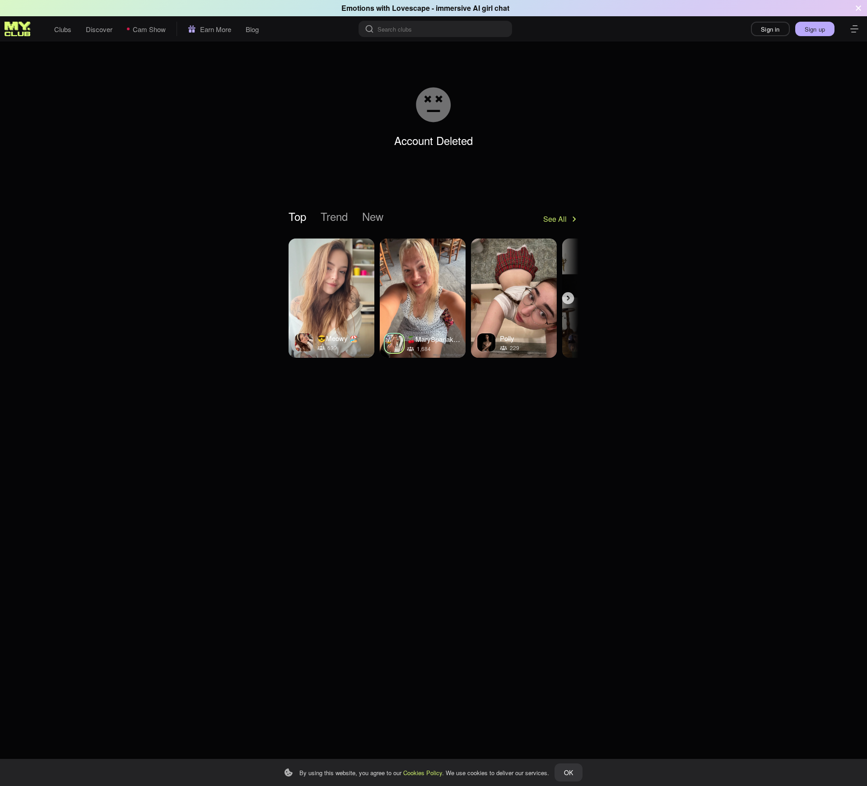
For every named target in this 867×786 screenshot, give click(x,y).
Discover (99, 29)
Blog (252, 29)
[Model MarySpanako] (423, 298)
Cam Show (149, 29)
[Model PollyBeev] (514, 298)
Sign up (815, 29)
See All (555, 219)
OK (568, 772)
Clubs (62, 29)
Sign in (770, 29)
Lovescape (411, 8)
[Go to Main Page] (18, 29)
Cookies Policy (422, 772)
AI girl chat (491, 8)
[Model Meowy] (331, 298)
